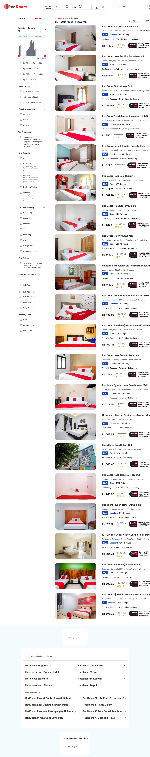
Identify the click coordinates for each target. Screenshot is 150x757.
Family (25, 120)
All (24, 158)
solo (66, 18)
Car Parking (27, 213)
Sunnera (26, 193)
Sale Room (27, 285)
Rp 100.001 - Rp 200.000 (33, 69)
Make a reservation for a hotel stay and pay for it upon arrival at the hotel (33, 265)
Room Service (28, 218)
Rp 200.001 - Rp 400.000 (33, 74)
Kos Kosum (27, 331)
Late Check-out (29, 297)
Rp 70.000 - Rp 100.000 (32, 63)
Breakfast (27, 302)
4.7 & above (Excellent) (32, 91)
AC (24, 240)
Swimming (27, 235)
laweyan (74, 18)
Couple (26, 125)
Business (26, 114)
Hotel (25, 320)
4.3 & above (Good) (30, 97)
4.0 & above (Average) (32, 102)
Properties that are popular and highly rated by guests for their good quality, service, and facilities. (33, 141)
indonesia (58, 18)
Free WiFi (26, 224)
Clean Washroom (29, 251)
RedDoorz (27, 164)
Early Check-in (28, 308)
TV (24, 229)
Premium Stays (29, 325)
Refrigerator (27, 246)
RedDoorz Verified (30, 187)
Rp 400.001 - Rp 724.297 (33, 80)
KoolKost (26, 175)
